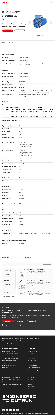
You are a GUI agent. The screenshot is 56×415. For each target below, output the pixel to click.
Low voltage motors (32, 338)
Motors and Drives (6, 338)
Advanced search (47, 264)
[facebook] (14, 410)
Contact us (7, 31)
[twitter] (10, 410)
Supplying (30, 388)
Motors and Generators (19, 338)
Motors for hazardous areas (23, 340)
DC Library (31, 353)
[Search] (49, 2)
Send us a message (33, 370)
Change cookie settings (17, 413)
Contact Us (20, 321)
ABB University (32, 360)
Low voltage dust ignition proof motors (12, 343)
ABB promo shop (32, 379)
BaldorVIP (31, 321)
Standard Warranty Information (10, 358)
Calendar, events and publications (11, 384)
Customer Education (33, 363)
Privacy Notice (27, 413)
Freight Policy (6, 363)
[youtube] (7, 410)
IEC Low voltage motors (8, 340)
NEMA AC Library (32, 351)
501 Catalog (7, 321)
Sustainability (32, 386)
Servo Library (31, 358)
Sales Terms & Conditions (9, 360)
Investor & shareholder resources (11, 377)
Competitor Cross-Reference (12, 325)
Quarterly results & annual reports (11, 379)
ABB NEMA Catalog (7, 356)
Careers (30, 384)
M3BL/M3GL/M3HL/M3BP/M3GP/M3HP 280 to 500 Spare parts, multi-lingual (36, 270)
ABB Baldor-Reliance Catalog (10, 353)
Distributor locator (33, 365)
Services (4, 370)
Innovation (31, 382)
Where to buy (19, 31)
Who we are (31, 377)
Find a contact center (34, 367)
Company (30, 374)
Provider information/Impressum (40, 413)
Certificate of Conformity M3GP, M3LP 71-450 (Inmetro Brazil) (35, 281)
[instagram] (17, 410)
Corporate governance (8, 382)
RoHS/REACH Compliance (9, 365)
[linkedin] (3, 410)
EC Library (31, 356)
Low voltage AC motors (8, 351)
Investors (5, 374)
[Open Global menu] (52, 2)
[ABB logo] (4, 3)
